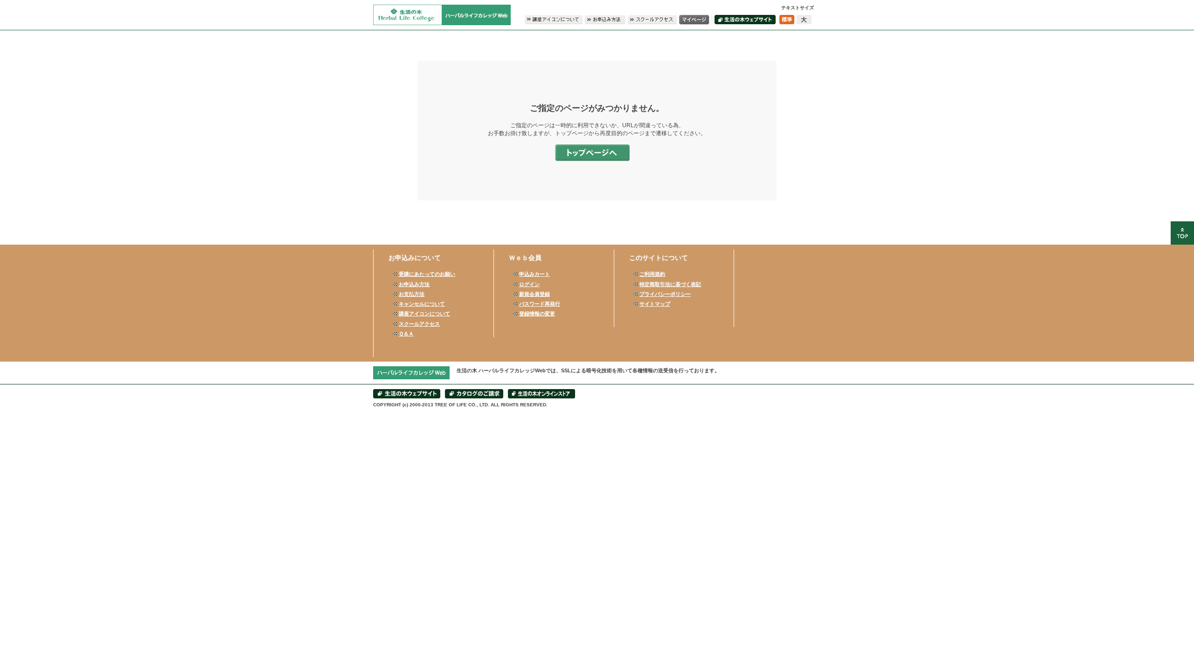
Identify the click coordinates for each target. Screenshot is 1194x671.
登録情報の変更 (537, 313)
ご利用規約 (652, 274)
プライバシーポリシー (665, 294)
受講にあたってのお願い (427, 274)
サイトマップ (654, 304)
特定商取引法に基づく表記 (670, 284)
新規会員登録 (534, 294)
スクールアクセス (419, 324)
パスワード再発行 (539, 304)
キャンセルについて (422, 304)
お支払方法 (411, 294)
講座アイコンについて (424, 313)
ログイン (529, 284)
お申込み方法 (414, 284)
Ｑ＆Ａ (406, 333)
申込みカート (534, 274)
